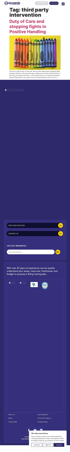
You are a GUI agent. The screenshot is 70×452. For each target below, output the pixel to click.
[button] (63, 3)
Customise (37, 445)
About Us (11, 414)
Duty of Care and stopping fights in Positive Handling (27, 26)
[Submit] (57, 252)
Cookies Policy (43, 422)
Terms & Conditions (44, 418)
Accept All (59, 445)
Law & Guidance (43, 414)
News (10, 418)
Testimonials (12, 422)
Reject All (48, 445)
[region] (48, 440)
